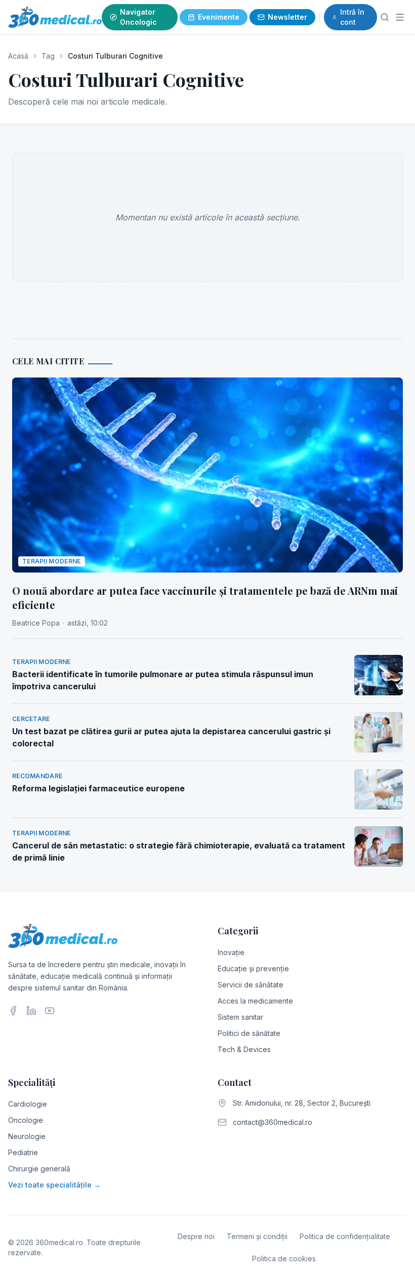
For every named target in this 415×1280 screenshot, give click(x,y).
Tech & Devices (244, 1049)
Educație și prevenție (253, 968)
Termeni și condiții (257, 1236)
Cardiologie (27, 1104)
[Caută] (385, 17)
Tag (48, 56)
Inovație (231, 952)
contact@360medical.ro (272, 1122)
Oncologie (25, 1120)
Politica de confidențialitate (345, 1236)
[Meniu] (400, 17)
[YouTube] (50, 1011)
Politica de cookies (284, 1258)
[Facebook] (13, 1011)
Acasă (18, 56)
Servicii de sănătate (250, 984)
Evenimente (218, 17)
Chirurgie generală (39, 1168)
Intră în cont (352, 17)
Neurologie (27, 1136)
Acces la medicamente (255, 1001)
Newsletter (287, 17)
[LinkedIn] (31, 1011)
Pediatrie (23, 1152)
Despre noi (196, 1236)
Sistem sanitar (240, 1017)
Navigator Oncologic (138, 17)
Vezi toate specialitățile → (54, 1184)
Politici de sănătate (249, 1033)
